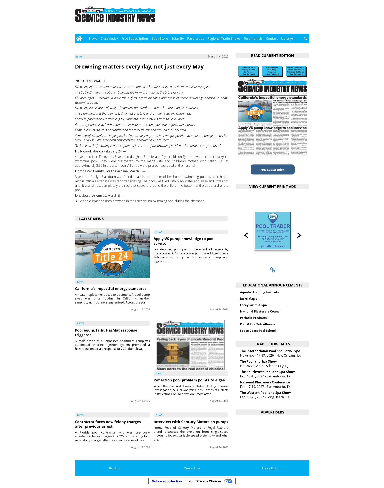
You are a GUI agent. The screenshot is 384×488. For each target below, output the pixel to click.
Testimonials (253, 38)
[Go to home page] (79, 38)
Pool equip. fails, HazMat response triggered (106, 332)
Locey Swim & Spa (253, 305)
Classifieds (108, 38)
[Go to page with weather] (274, 18)
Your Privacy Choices (205, 481)
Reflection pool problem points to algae (189, 380)
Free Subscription (134, 38)
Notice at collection (167, 481)
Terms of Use (192, 468)
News (93, 38)
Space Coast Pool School (258, 331)
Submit (176, 38)
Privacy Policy (270, 468)
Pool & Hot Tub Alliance (257, 324)
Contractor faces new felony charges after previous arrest (108, 424)
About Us (114, 468)
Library (286, 38)
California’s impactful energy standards (110, 288)
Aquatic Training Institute (259, 292)
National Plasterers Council (260, 311)
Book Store (159, 38)
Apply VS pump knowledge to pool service (184, 241)
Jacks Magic (248, 298)
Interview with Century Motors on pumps (191, 421)
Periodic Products (253, 318)
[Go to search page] (305, 38)
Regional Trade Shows (223, 38)
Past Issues (195, 38)
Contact (272, 38)
